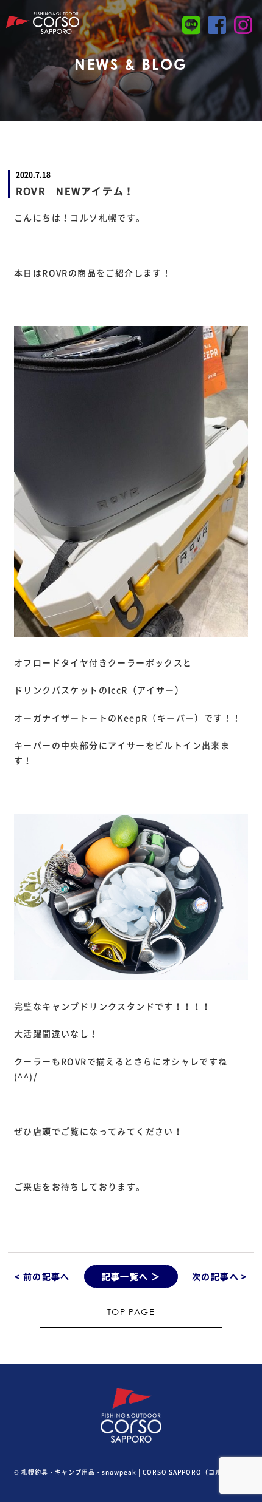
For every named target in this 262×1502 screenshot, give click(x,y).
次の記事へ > (219, 1276)
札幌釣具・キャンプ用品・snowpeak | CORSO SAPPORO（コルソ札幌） (135, 1472)
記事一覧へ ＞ (131, 1276)
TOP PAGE (131, 1313)
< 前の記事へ (42, 1276)
